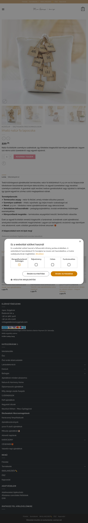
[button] (23, 280)
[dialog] (44, 261)
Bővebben (40, 254)
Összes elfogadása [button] (64, 274)
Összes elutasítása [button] (36, 274)
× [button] (80, 241)
